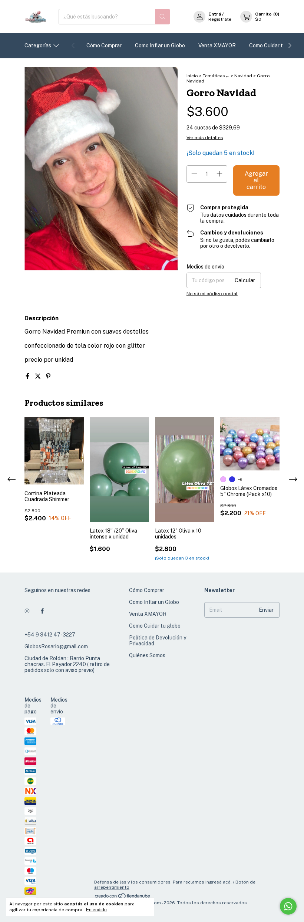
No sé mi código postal (212, 293)
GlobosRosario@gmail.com (56, 646)
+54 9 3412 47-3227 (49, 635)
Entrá (214, 14)
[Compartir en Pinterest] (48, 376)
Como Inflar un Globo (160, 45)
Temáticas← (216, 75)
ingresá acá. (218, 882)
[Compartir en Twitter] (38, 376)
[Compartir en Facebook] (28, 376)
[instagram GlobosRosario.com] (27, 611)
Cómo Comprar (104, 45)
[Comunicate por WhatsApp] (288, 906)
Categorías (37, 45)
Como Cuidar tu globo (275, 45)
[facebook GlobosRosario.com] (42, 611)
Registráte (219, 19)
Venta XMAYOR (217, 45)
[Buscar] (162, 16)
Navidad (243, 75)
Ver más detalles (204, 137)
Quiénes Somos (147, 655)
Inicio (192, 75)
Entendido (96, 909)
